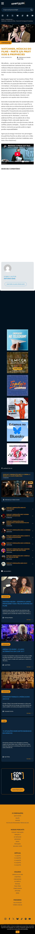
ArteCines (17, 890)
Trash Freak (17, 886)
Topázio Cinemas (17, 905)
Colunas (17, 872)
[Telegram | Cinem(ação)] (17, 340)
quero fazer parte (17, 789)
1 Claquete (17, 855)
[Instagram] (2, 15)
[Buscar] (31, 10)
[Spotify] (27, 15)
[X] (12, 15)
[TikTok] (22, 15)
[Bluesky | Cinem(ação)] (17, 431)
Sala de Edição (17, 902)
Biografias (18, 839)
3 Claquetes (17, 860)
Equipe (17, 818)
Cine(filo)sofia (17, 888)
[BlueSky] (17, 15)
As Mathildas (17, 837)
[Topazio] (17, 385)
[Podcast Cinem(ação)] (17, 408)
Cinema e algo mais (17, 874)
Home (2, 19)
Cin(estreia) (17, 877)
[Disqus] (17, 192)
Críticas (17, 853)
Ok (17, 932)
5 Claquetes (17, 865)
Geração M (17, 834)
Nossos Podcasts (17, 830)
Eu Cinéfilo (17, 881)
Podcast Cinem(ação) (17, 832)
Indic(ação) (17, 844)
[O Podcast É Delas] (17, 453)
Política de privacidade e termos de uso (17, 822)
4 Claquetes (17, 862)
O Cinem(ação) (17, 813)
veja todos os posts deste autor (16, 284)
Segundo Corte (17, 846)
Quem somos (17, 815)
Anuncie (17, 820)
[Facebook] (7, 15)
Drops (17, 841)
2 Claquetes (17, 858)
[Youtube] (32, 15)
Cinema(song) (9, 19)
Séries (17, 893)
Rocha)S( (17, 884)
